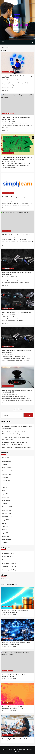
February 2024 (6, 539)
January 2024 (6, 542)
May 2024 (5, 529)
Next (20, 409)
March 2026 (6, 458)
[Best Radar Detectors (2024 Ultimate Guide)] (17, 299)
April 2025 (5, 493)
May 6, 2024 (10, 354)
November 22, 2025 (12, 80)
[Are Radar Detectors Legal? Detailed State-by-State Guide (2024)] (17, 377)
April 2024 (5, 533)
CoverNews (25, 749)
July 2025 (5, 484)
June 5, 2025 (11, 121)
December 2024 (7, 507)
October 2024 (6, 513)
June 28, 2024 (11, 276)
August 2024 (6, 520)
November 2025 (7, 471)
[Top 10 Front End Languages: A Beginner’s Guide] (17, 184)
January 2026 (6, 464)
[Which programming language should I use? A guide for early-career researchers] (17, 144)
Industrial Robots (7, 230)
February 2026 (6, 461)
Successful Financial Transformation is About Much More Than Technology (15, 433)
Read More (5, 90)
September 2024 (7, 516)
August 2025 (6, 480)
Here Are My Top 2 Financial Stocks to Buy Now (16, 447)
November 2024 (7, 510)
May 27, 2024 (11, 314)
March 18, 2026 (11, 710)
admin (5, 79)
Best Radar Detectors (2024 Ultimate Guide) (16, 312)
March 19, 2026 (11, 678)
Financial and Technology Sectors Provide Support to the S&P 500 (17, 427)
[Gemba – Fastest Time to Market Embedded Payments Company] (17, 662)
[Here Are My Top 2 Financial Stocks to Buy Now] (17, 726)
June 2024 (5, 526)
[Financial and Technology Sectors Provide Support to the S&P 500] (17, 598)
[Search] (32, 42)
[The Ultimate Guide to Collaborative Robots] (17, 222)
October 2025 (6, 474)
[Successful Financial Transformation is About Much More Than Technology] (17, 630)
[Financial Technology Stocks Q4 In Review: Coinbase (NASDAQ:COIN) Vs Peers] (17, 694)
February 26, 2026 (12, 741)
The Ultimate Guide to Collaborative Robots (16, 235)
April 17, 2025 (11, 201)
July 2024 (5, 523)
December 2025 (7, 467)
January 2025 (6, 503)
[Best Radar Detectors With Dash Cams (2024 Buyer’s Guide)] (17, 260)
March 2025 (6, 497)
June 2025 (5, 487)
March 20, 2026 (11, 646)
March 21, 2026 (11, 614)
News (4, 559)
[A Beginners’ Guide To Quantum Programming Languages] (17, 63)
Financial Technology (8, 553)
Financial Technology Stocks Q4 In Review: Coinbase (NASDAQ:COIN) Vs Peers (15, 443)
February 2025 (6, 500)
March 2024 (6, 536)
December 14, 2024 (12, 237)
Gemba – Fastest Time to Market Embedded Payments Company (15, 438)
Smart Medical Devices (8, 268)
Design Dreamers (6, 579)
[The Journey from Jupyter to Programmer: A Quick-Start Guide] (17, 104)
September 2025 (7, 477)
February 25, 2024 (12, 394)
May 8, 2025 (10, 161)
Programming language (8, 71)
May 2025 (5, 490)
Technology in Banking (9, 569)
